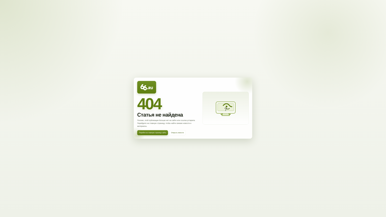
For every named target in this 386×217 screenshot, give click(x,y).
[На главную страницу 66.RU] (146, 87)
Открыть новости (177, 133)
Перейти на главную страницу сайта (152, 133)
